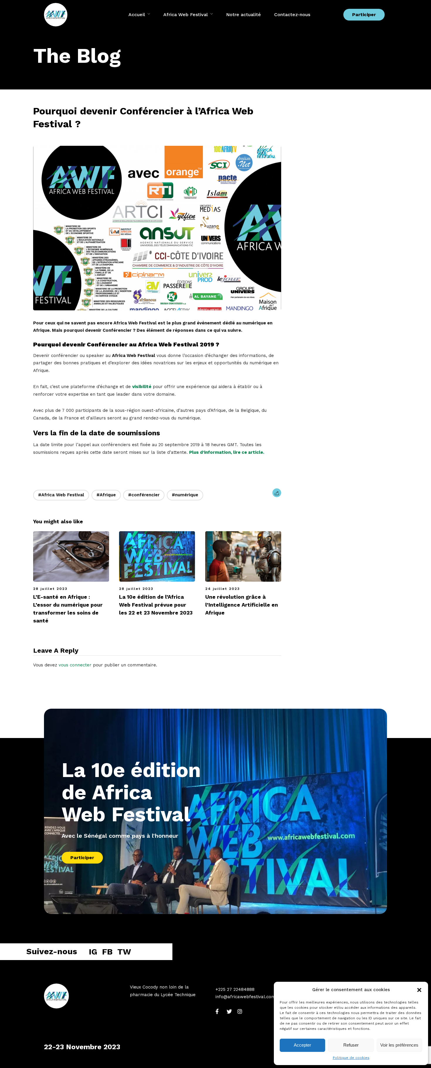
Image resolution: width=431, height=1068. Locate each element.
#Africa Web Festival (61, 494)
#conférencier (143, 494)
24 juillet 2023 (222, 589)
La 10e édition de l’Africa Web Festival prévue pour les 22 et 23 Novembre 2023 (156, 605)
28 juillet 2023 (50, 589)
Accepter (302, 1044)
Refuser (351, 1044)
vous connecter (75, 665)
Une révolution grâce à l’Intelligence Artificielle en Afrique (241, 605)
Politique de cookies (351, 1058)
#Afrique (106, 494)
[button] (419, 990)
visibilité (141, 386)
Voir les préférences (399, 1044)
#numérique (185, 494)
